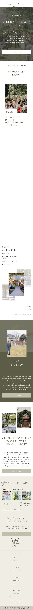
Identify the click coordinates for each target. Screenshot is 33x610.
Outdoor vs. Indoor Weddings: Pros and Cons (15, 121)
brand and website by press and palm (16, 608)
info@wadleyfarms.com (11, 509)
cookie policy (26, 607)
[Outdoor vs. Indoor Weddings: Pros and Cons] (16, 98)
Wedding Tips (9, 112)
